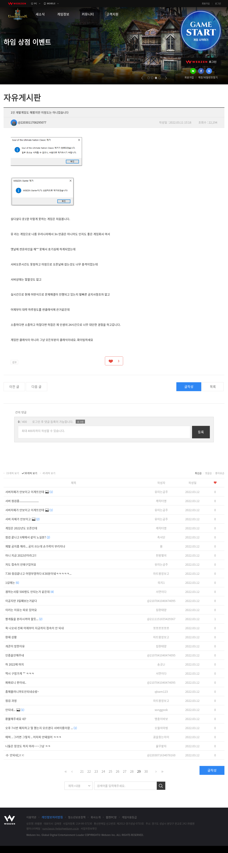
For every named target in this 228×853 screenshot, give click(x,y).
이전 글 (14, 386)
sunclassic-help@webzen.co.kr (60, 828)
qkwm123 (161, 691)
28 (132, 771)
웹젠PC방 (111, 817)
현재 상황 (11, 637)
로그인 (218, 3)
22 (89, 771)
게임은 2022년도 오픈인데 (21, 528)
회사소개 (96, 817)
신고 (14, 362)
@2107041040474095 (161, 601)
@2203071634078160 (161, 755)
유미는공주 (161, 492)
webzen (17, 3)
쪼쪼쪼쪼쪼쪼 (161, 628)
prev (142, 78)
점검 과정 (11, 700)
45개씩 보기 (49, 473)
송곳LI (161, 664)
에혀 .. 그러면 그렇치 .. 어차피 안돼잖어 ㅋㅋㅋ (33, 737)
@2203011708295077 (32, 122)
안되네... (14, 710)
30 (146, 771)
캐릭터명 (161, 501)
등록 (201, 432)
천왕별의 (161, 555)
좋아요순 (219, 473)
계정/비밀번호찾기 (208, 77)
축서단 (161, 537)
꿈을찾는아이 (161, 737)
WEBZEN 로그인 (201, 62)
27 (124, 771)
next (166, 78)
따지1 (161, 582)
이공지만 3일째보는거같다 (21, 601)
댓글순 (208, 473)
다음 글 (37, 386)
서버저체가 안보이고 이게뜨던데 (29, 492)
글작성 (188, 386)
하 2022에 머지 (14, 664)
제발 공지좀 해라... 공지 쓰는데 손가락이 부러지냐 (35, 546)
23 (96, 771)
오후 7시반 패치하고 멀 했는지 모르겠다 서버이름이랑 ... (41, 728)
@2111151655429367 (161, 619)
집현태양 (161, 610)
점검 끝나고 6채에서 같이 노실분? (27, 537)
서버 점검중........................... (22, 501)
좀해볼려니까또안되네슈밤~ (22, 691)
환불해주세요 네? (15, 719)
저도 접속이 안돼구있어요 (20, 564)
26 (117, 771)
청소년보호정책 (77, 817)
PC (35, 3)
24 (103, 771)
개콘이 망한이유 (15, 646)
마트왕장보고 (161, 573)
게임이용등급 (129, 817)
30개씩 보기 (30, 473)
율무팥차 (161, 746)
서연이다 (161, 591)
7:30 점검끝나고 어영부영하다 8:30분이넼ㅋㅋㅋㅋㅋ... (38, 573)
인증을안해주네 (14, 655)
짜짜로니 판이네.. (15, 682)
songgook (161, 710)
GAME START (200, 30)
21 (82, 771)
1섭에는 (12, 582)
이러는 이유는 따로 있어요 (21, 610)
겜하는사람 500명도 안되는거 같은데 (29, 591)
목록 (213, 386)
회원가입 (206, 3)
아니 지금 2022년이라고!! (20, 555)
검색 (161, 786)
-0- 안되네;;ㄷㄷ (15, 755)
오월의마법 (161, 728)
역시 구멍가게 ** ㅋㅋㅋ (19, 673)
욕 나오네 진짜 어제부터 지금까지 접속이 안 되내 (34, 628)
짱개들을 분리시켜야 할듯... (23, 619)
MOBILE (51, 3)
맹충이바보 (161, 719)
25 (110, 771)
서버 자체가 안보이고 (22, 519)
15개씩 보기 (12, 473)
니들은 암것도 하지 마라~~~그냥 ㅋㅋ (27, 746)
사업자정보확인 (89, 828)
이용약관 (31, 817)
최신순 (198, 473)
